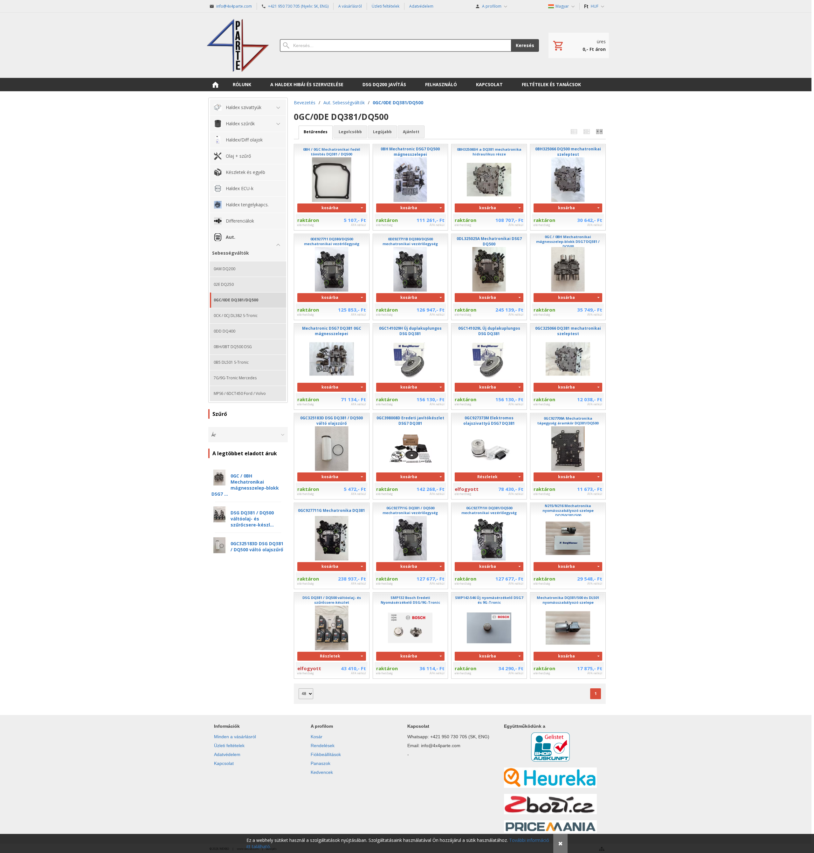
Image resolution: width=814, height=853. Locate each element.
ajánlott (411, 131)
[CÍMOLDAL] (215, 84)
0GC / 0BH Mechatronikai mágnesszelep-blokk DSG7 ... (245, 485)
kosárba (329, 207)
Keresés (525, 45)
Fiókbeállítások (326, 754)
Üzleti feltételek (229, 745)
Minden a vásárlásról (235, 736)
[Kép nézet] (599, 132)
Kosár (316, 736)
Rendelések (323, 745)
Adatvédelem (227, 754)
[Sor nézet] (574, 132)
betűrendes (316, 131)
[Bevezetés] (237, 45)
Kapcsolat (224, 763)
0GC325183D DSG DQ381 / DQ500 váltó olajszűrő (257, 546)
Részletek (487, 476)
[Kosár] (578, 45)
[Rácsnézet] (586, 132)
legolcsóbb (350, 131)
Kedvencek (322, 772)
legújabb (382, 131)
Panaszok (320, 763)
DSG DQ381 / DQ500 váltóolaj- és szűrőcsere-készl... (252, 519)
